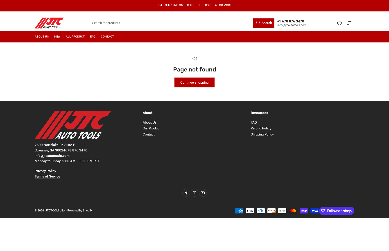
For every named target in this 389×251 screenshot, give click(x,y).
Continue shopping (194, 82)
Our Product (152, 128)
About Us (42, 36)
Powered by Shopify (80, 210)
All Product (75, 36)
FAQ (92, 36)
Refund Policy (261, 128)
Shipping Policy (262, 134)
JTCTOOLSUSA (55, 210)
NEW (57, 36)
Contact (107, 36)
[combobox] (182, 23)
